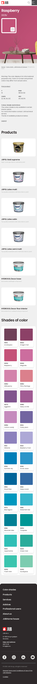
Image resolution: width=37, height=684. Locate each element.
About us (7, 613)
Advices (7, 604)
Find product (5, 86)
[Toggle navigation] (34, 2)
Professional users (12, 608)
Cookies (5, 677)
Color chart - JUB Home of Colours (16, 67)
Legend (3, 121)
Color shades (9, 589)
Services (7, 599)
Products (7, 594)
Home (3, 67)
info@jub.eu (7, 646)
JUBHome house (11, 619)
